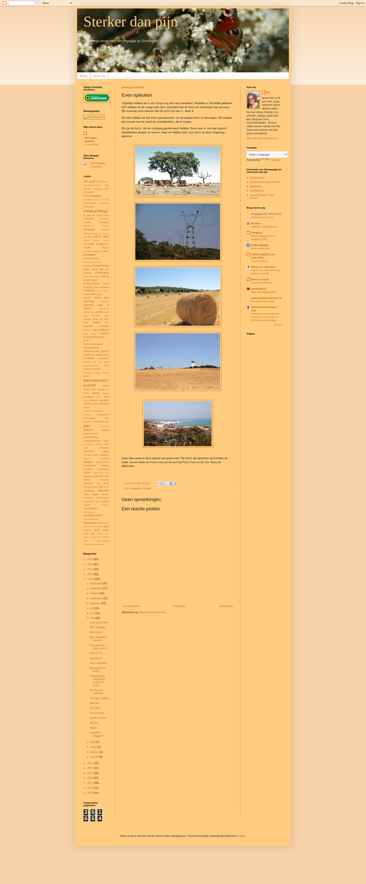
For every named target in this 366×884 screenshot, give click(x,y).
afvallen (87, 247)
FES (106, 188)
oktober (95, 593)
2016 (90, 787)
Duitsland (98, 189)
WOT (98, 236)
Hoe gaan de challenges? (98, 647)
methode (93, 400)
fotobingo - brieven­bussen (264, 226)
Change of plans (99, 698)
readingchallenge (92, 440)
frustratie (104, 326)
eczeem (96, 315)
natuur (86, 407)
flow (107, 322)
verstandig (88, 501)
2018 (90, 778)
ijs (95, 362)
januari (94, 756)
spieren (87, 458)
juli (92, 608)
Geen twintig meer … (262, 248)
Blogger (241, 835)
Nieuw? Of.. (96, 653)
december (96, 583)
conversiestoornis (92, 294)
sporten (105, 458)
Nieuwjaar (104, 222)
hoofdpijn (88, 358)
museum (104, 403)
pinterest (104, 426)
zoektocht (95, 537)
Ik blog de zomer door (96, 215)
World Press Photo (96, 240)
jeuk (107, 362)
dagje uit (103, 305)
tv (105, 487)
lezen (96, 393)
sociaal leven (90, 455)
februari (95, 751)
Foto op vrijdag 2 (259, 261)
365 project (90, 181)
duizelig (99, 312)
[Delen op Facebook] (171, 483)
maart (93, 747)
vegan (95, 494)
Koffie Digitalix (260, 245)
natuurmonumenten (93, 411)
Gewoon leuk (91, 144)
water (106, 523)
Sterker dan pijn (130, 21)
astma (97, 251)
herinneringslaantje (93, 344)
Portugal (146, 488)
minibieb (87, 403)
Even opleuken (98, 663)
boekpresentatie (91, 276)
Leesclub (88, 218)
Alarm (93, 727)
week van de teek (92, 526)
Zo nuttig (95, 707)
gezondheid (101, 329)
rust (85, 447)
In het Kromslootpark (261, 282)
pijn (86, 426)
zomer (105, 537)
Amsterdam (103, 181)
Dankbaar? (96, 658)
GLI (107, 199)
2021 (90, 763)
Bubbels (256, 223)
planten (105, 430)
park (107, 421)
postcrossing (90, 437)
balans (105, 251)
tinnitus (87, 479)
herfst (86, 340)
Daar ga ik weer (99, 622)
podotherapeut (90, 433)
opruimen (88, 421)
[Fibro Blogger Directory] (96, 166)
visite (97, 501)
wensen (87, 530)
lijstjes (106, 393)
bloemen (97, 265)
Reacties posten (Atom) (152, 612)
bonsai (105, 276)
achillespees (102, 244)
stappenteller (102, 462)
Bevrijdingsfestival (92, 185)
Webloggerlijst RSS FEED (266, 214)
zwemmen (99, 544)
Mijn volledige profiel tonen (262, 138)
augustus (95, 603)
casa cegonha (101, 287)
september (96, 598)
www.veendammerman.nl (266, 298)
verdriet (105, 494)
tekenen (99, 476)
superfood (98, 473)
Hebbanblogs (95, 211)
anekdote (88, 251)
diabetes (87, 308)
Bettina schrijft (260, 279)
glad (85, 333)
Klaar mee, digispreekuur (264, 292)
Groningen (88, 206)
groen (94, 333)
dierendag (104, 308)
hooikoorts (103, 358)
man (85, 400)
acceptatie (88, 244)
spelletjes (104, 455)
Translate (274, 159)
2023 (90, 574)
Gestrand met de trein (262, 217)
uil (108, 487)
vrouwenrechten (91, 519)
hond (106, 355)
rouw (106, 444)
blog (106, 265)
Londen (87, 222)
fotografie (136, 488)
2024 (90, 569)
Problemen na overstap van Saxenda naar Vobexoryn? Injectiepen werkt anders (265, 317)
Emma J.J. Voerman (263, 267)
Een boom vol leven (98, 670)
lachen (86, 376)
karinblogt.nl (258, 288)
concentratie (103, 290)
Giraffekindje (89, 203)
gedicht (87, 330)
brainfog (87, 287)
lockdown (88, 396)
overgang (99, 421)
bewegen (89, 254)
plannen (88, 429)
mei (92, 618)
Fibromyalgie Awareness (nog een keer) (98, 681)
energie (87, 319)
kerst (106, 365)
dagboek (88, 304)
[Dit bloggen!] (163, 483)
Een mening (97, 713)
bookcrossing (91, 283)
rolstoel (98, 444)
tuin (100, 486)
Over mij (99, 75)
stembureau (89, 465)
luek (106, 396)
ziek (93, 533)
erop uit (97, 319)
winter (106, 530)
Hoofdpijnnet (257, 190)
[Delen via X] (167, 483)
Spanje (94, 233)
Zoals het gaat (98, 717)
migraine (104, 400)
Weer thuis (96, 632)
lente (93, 389)
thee (106, 476)
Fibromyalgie (92, 195)
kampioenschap (91, 365)
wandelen (89, 522)
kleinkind (87, 373)
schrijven (88, 451)
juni (92, 613)
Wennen (95, 703)
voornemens (90, 508)
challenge (89, 290)
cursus (105, 301)
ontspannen (103, 414)
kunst (106, 372)
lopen (98, 397)
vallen (86, 494)
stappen (88, 461)
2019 (90, 773)
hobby (99, 354)
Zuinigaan (257, 232)
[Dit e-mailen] (159, 483)
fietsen (97, 322)
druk (92, 312)
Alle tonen (278, 325)
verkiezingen (102, 497)
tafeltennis (88, 476)
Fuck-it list (98, 199)
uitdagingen (89, 490)
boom (106, 283)
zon (85, 540)
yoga (85, 533)
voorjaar (105, 505)
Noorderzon (89, 226)
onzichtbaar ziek (96, 418)
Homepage (179, 606)
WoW (106, 236)
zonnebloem (103, 541)
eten (106, 319)
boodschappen (91, 280)
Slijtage (87, 233)
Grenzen (104, 203)
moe (95, 403)
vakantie (103, 490)
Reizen (105, 229)
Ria (268, 92)
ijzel (100, 362)
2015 (90, 792)
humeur (87, 362)
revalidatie (88, 444)
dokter (86, 312)
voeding (105, 501)
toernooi (105, 479)
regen (106, 440)
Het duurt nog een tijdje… (264, 301)
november (96, 588)
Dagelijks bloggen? (97, 734)
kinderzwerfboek (92, 369)
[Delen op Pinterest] (175, 483)
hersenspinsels (91, 347)
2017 (90, 782)
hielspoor (88, 351)
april (93, 742)
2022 (90, 579)
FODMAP (88, 192)
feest (86, 322)
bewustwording (91, 258)
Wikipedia (255, 186)
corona (87, 297)
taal (107, 473)
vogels (86, 505)
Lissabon (104, 218)
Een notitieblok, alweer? (99, 639)
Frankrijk (87, 199)
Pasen (106, 226)
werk (97, 530)
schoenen (104, 447)
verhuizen (88, 498)
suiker (86, 472)
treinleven (88, 483)
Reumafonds (257, 177)
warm (100, 523)
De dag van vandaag (96, 692)
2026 (90, 559)
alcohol (105, 247)
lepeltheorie (103, 389)
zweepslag (88, 544)
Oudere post (226, 606)
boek (86, 269)
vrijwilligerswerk (92, 515)
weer (106, 526)
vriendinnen (89, 512)
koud (97, 373)
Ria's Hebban (97, 627)
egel (107, 315)
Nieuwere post (131, 606)
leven (86, 393)
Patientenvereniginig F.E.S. (265, 182)
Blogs (83, 75)
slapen (105, 451)
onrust (86, 414)
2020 (90, 768)
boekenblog (102, 272)
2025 (90, 564)
